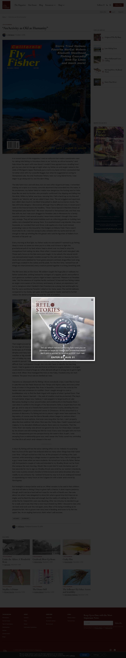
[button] (92, 300)
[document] (63, 329)
